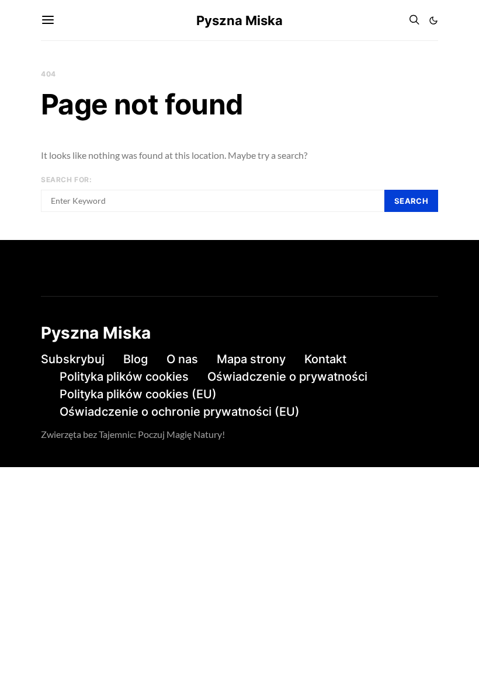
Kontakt (325, 359)
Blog (135, 359)
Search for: (66, 179)
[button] (433, 20)
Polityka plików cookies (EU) (138, 394)
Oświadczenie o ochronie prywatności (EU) (180, 412)
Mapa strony (251, 359)
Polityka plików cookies (124, 377)
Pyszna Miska (239, 20)
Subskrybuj (73, 359)
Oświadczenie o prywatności (287, 377)
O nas (182, 359)
